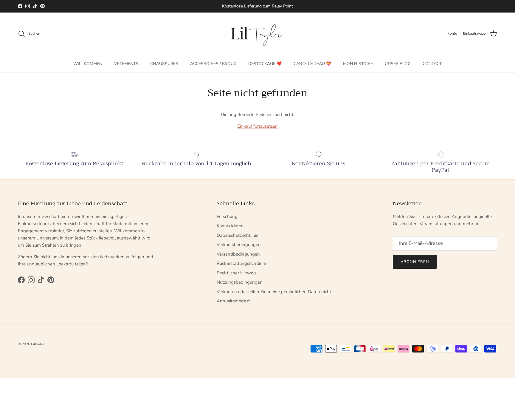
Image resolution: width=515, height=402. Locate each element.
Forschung (227, 216)
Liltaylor (37, 344)
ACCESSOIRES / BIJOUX (213, 63)
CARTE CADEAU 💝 (312, 63)
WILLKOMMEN (87, 63)
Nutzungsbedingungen (240, 282)
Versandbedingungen (238, 254)
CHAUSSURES (164, 63)
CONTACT (432, 63)
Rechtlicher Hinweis (236, 273)
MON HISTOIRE (358, 63)
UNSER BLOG (398, 63)
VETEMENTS (126, 63)
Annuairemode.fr (233, 301)
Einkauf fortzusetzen (257, 126)
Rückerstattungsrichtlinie (241, 263)
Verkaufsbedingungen (239, 245)
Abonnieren (415, 262)
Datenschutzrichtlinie (237, 235)
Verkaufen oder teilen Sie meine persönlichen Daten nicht (274, 292)
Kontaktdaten (230, 226)
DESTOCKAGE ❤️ (265, 63)
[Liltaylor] (257, 33)
